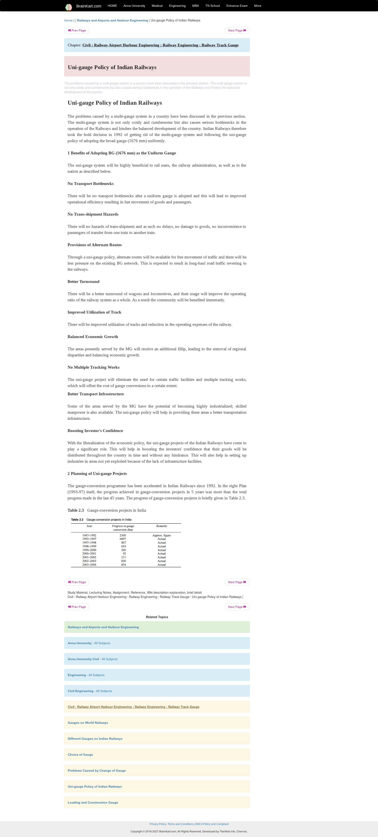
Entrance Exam (237, 5)
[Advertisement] (285, 83)
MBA (195, 5)
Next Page (235, 30)
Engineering (177, 5)
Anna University (134, 5)
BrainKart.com (88, 6)
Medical (157, 5)
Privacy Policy (158, 824)
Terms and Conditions (181, 824)
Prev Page (78, 30)
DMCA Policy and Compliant (212, 824)
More (257, 5)
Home (68, 20)
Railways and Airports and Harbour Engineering (112, 20)
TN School (212, 5)
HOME (112, 5)
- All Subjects (89, 643)
